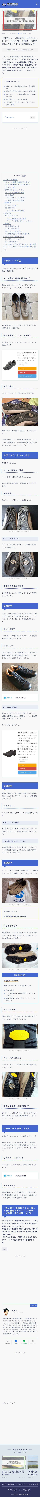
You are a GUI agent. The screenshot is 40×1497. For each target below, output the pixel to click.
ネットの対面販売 (16, 210)
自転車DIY (11, 1484)
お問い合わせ (26, 1489)
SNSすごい (10, 208)
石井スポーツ (11, 216)
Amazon (22, 369)
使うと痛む (10, 187)
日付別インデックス (14, 1489)
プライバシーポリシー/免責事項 (20, 1491)
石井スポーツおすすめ (15, 239)
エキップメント (23, 33)
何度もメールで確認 (16, 218)
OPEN (32, 117)
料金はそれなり (12, 226)
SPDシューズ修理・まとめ (13, 236)
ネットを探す (11, 205)
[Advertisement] (20, 151)
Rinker (26, 363)
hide (23, 175)
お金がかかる (11, 241)
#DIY (4, 1249)
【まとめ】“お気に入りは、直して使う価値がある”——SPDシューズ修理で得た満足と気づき (19, 246)
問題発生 (7, 203)
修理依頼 (7, 213)
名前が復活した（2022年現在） (17, 184)
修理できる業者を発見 (14, 200)
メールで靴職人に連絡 (14, 192)
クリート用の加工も (16, 197)
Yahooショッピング (26, 376)
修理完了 (7, 223)
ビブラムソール (12, 228)
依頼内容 (10, 195)
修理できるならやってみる (13, 190)
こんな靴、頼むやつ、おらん (20, 221)
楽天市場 (22, 372)
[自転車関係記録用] (10, 4)
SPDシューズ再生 (10, 179)
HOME (3, 1484)
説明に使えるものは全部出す (17, 234)
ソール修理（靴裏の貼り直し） (18, 182)
